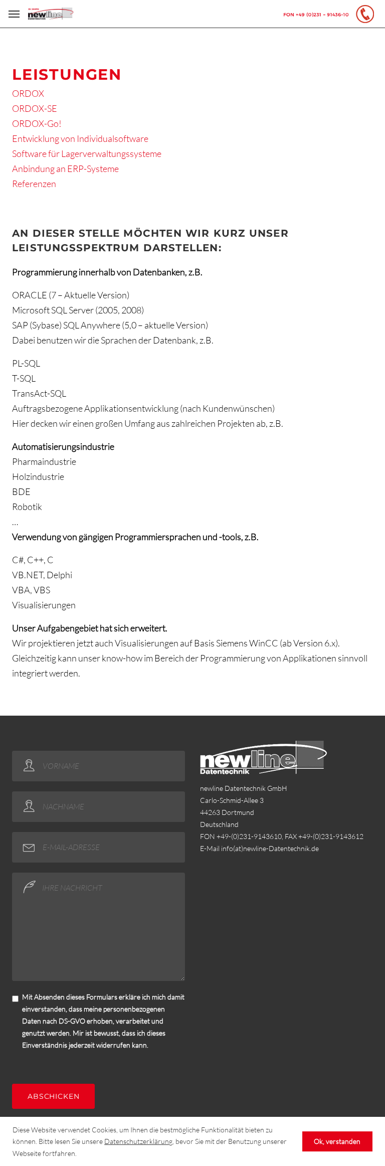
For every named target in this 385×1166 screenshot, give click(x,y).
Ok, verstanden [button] (337, 1141)
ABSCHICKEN (53, 1096)
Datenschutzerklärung (138, 1141)
